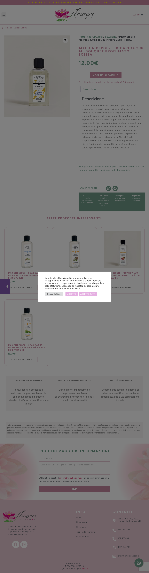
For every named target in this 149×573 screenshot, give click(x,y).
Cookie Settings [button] (54, 294)
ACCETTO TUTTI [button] (87, 294)
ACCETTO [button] (71, 294)
